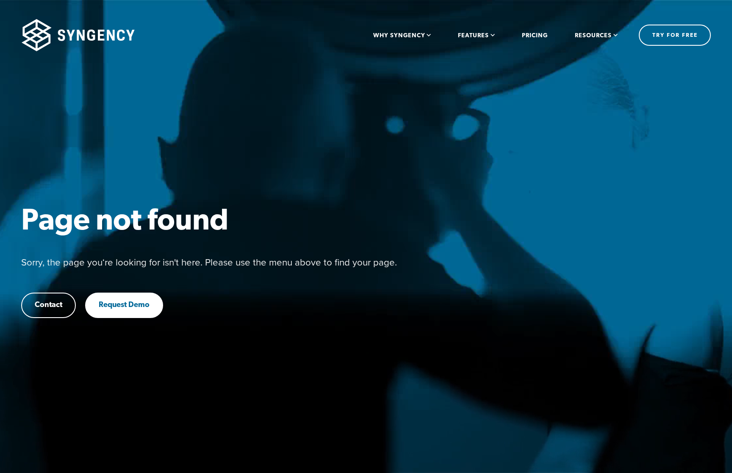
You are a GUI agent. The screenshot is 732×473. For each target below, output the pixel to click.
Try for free (675, 35)
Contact (48, 305)
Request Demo (124, 305)
